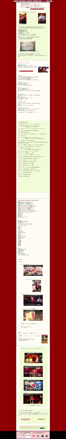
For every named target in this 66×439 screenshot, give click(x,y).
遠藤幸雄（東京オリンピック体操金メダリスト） (25, 202)
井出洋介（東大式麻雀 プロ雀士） (23, 254)
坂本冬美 (19, 243)
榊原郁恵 (19, 244)
